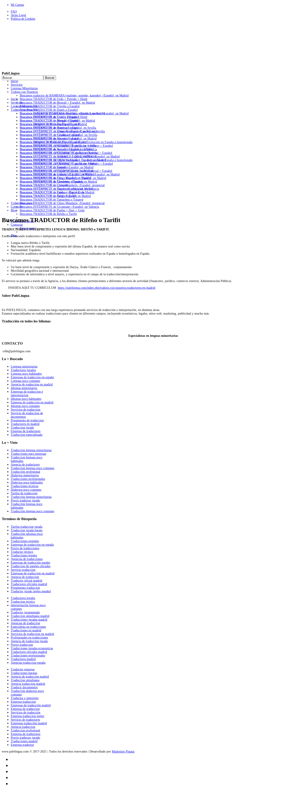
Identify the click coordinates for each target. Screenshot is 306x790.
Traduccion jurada (22, 427)
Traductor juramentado (25, 612)
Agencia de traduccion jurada (29, 641)
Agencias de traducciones (27, 559)
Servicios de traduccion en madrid (32, 634)
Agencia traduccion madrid (28, 683)
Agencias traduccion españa (28, 662)
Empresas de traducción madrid (31, 705)
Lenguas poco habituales (26, 373)
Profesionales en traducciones (29, 637)
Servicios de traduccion (25, 409)
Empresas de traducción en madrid (32, 573)
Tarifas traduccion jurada (26, 526)
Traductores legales (23, 598)
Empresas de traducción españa (30, 562)
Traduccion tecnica (23, 601)
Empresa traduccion (23, 701)
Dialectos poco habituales (27, 482)
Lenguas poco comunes (25, 381)
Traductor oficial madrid (26, 580)
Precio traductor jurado (25, 500)
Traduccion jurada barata (26, 530)
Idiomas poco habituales (26, 398)
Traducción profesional (25, 471)
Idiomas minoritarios (24, 388)
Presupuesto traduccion (25, 587)
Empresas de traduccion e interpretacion (27, 393)
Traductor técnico (22, 552)
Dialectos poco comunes (26, 489)
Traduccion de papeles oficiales (30, 566)
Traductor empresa (22, 669)
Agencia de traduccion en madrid (32, 384)
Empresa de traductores (25, 431)
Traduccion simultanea (25, 680)
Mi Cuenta (17, 5)
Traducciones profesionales (28, 479)
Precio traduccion (22, 644)
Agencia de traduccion (25, 577)
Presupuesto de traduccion (27, 420)
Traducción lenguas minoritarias (31, 497)
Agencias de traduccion (25, 623)
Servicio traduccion (23, 569)
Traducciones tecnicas (24, 486)
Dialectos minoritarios (25, 475)
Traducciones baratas (24, 673)
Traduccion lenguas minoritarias (31, 450)
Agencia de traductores (25, 464)
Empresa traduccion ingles (27, 716)
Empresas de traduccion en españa (32, 377)
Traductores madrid (23, 659)
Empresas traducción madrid (29, 723)
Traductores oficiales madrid (29, 584)
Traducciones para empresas (28, 453)
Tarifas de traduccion (24, 493)
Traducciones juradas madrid (29, 619)
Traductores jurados (23, 370)
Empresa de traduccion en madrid (32, 402)
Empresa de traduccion (25, 709)
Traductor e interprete (25, 698)
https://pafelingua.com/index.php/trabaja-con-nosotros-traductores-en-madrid (106, 287)
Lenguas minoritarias (24, 366)
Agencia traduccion (23, 727)
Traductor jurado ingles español (31, 591)
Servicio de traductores (25, 719)
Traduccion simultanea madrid (30, 616)
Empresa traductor (22, 744)
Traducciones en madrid (26, 630)
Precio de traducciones (25, 548)
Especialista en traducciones (28, 626)
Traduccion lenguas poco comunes (32, 468)
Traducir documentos (24, 687)
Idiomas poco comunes (25, 406)
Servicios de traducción (25, 712)
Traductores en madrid (25, 424)
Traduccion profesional (25, 730)
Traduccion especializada (26, 434)
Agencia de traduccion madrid (30, 676)
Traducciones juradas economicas (32, 648)
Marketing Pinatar (123, 751)
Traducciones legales (24, 555)
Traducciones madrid (24, 741)
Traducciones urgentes (25, 541)
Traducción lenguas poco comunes (32, 511)
